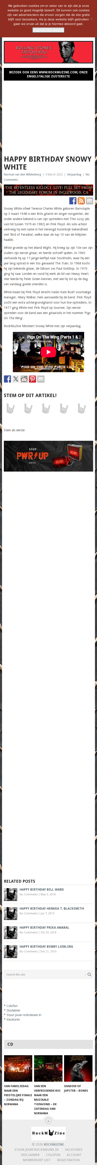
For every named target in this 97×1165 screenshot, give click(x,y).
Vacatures (13, 1019)
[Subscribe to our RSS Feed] (81, 200)
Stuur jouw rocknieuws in (24, 1015)
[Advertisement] (48, 116)
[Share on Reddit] (24, 379)
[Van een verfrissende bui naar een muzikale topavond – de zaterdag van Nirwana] (48, 1068)
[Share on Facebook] (7, 379)
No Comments (29, 894)
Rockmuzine (54, 1144)
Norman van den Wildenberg (22, 174)
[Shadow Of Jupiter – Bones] (78, 1068)
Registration (68, 1160)
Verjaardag (74, 174)
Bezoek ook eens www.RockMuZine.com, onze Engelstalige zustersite (48, 74)
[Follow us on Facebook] (72, 200)
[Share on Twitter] (15, 379)
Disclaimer (13, 1010)
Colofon (12, 1006)
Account (74, 1155)
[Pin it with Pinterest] (32, 379)
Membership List (37, 1160)
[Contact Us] (89, 200)
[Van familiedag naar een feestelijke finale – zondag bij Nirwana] (18, 1068)
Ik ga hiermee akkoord (48, 30)
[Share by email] (40, 379)
